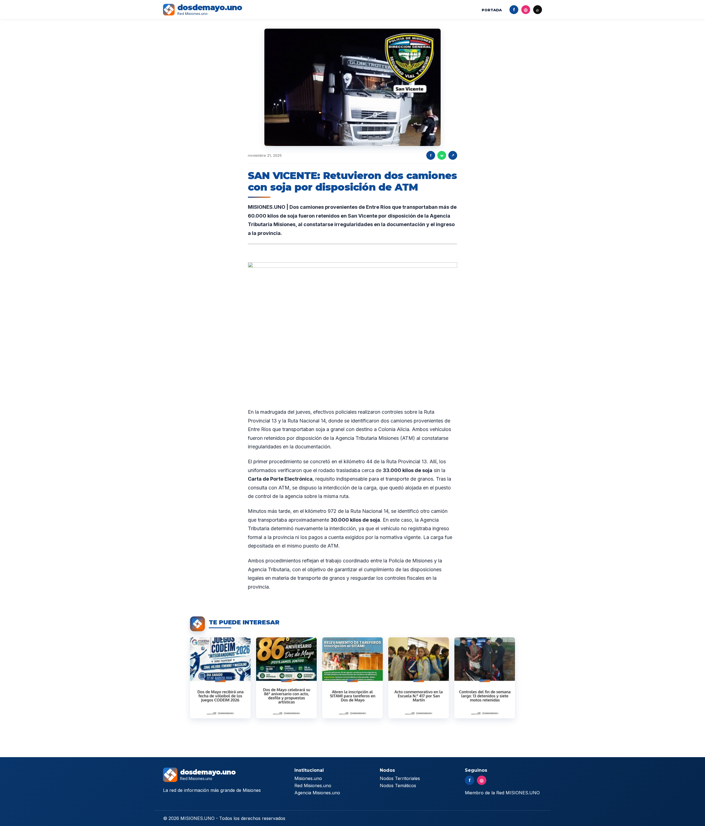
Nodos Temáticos (398, 785)
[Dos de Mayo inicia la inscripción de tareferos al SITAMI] (352, 677)
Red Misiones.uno (312, 785)
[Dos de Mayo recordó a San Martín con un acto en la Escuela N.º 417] (418, 677)
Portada (492, 10)
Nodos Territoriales (400, 778)
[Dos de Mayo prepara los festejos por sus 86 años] (286, 677)
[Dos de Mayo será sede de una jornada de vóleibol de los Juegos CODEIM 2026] (220, 677)
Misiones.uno (308, 778)
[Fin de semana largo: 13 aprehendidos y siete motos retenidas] (484, 677)
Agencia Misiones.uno (317, 792)
